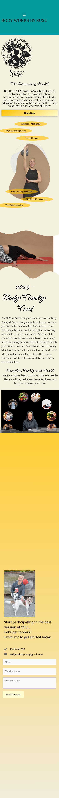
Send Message (13, 694)
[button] (24, 14)
